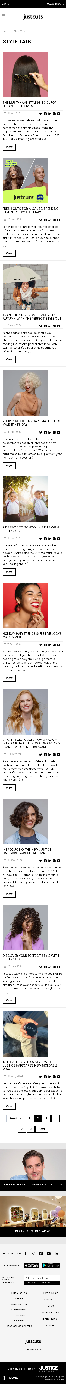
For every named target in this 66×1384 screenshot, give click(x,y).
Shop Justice (19, 1304)
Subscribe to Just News (38, 1282)
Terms (50, 1305)
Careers (19, 1320)
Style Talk (19, 31)
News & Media (50, 1293)
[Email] (58, 113)
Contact (50, 1299)
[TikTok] (41, 1253)
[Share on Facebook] (45, 113)
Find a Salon (19, 1293)
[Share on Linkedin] (49, 113)
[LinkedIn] (56, 1253)
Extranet (50, 1325)
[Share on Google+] (54, 113)
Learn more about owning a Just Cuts (33, 1184)
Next (42, 1129)
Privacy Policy (50, 1312)
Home (6, 31)
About (19, 1298)
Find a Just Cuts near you (33, 1231)
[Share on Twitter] (40, 113)
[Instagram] (33, 1253)
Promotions (19, 1309)
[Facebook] (25, 1253)
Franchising (49, 1318)
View (9, 147)
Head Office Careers (19, 1326)
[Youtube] (49, 1253)
